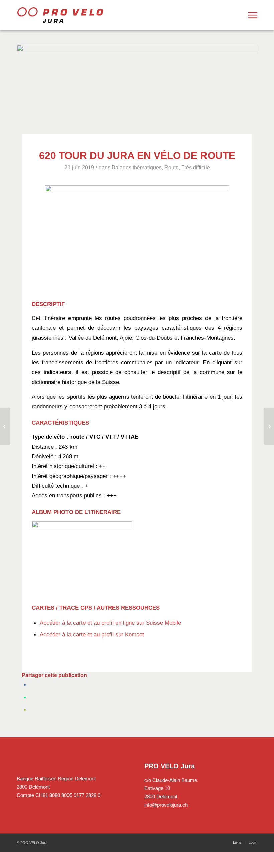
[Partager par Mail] (32, 709)
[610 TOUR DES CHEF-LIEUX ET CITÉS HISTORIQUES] (269, 426)
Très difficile (195, 167)
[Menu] (252, 15)
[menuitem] (252, 15)
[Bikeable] (5, 426)
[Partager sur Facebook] (32, 684)
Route (171, 167)
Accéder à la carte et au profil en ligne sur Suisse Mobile (110, 622)
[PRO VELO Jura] (60, 15)
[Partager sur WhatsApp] (32, 696)
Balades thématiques (137, 167)
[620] (137, 87)
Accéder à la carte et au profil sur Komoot (92, 634)
